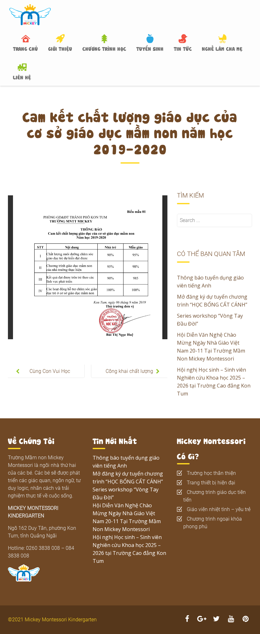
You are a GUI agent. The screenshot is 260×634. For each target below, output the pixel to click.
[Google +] (201, 620)
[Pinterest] (245, 620)
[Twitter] (216, 620)
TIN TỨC (183, 48)
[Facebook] (187, 620)
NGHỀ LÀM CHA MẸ (222, 48)
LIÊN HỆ (22, 76)
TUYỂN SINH (150, 48)
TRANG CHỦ (25, 48)
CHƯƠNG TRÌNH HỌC (104, 48)
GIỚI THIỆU (60, 48)
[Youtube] (231, 620)
